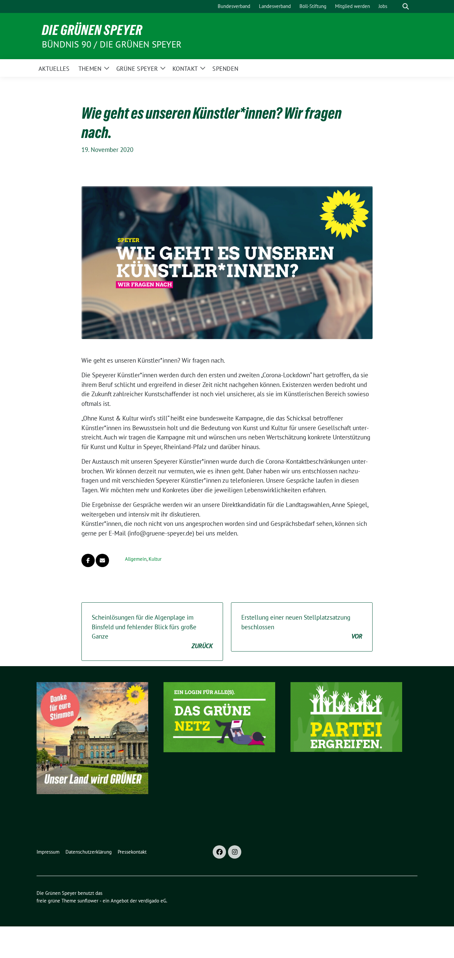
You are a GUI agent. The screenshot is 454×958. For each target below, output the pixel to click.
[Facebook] (219, 852)
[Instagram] (234, 852)
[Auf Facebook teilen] (88, 560)
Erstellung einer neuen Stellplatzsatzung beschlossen (301, 626)
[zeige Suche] (405, 6)
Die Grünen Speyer (92, 30)
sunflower (87, 901)
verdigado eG (152, 901)
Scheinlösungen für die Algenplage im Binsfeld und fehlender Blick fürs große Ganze (152, 631)
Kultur (155, 559)
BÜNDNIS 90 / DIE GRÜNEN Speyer (111, 44)
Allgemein (136, 559)
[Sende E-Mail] (102, 560)
